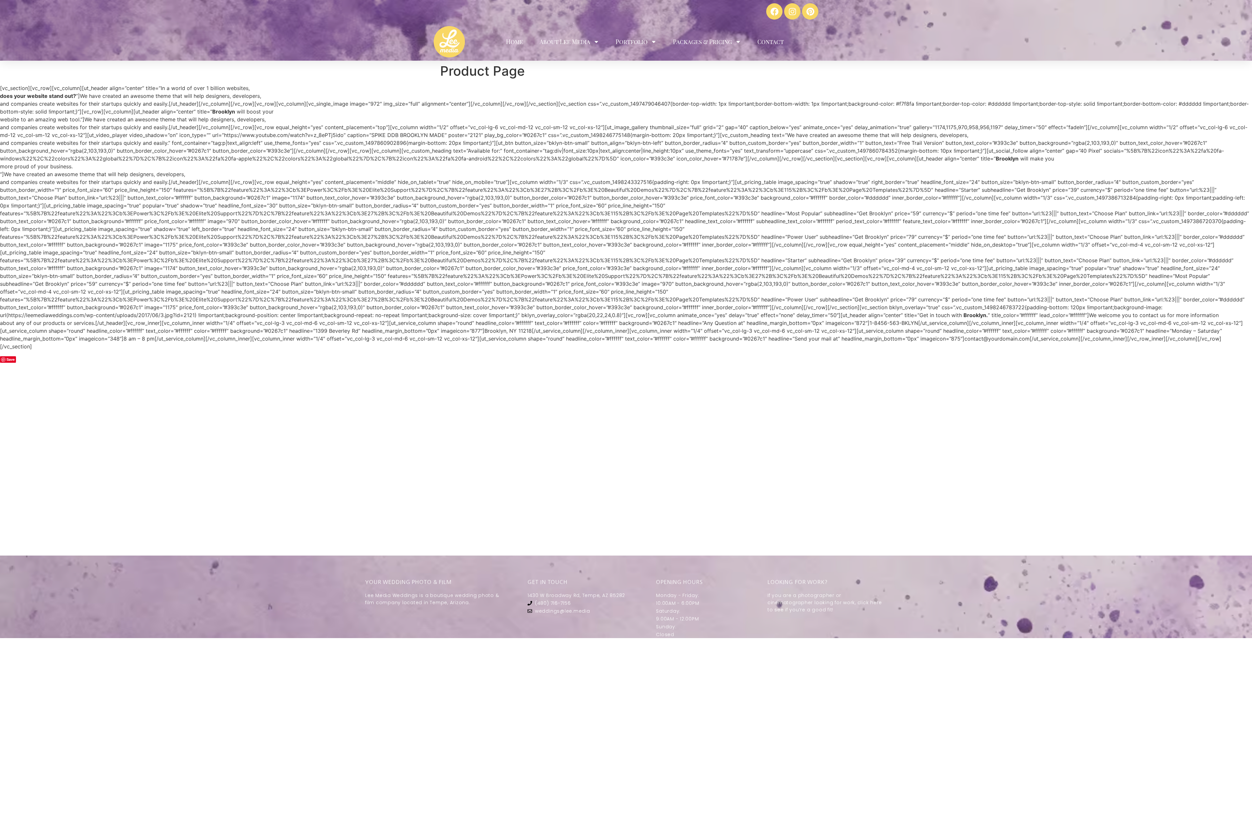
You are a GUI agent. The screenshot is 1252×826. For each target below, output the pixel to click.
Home (514, 42)
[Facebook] (774, 11)
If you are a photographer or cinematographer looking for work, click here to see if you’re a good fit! (825, 602)
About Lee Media (565, 42)
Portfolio (632, 42)
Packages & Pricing (702, 42)
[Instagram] (792, 11)
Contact (770, 42)
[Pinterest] (810, 11)
